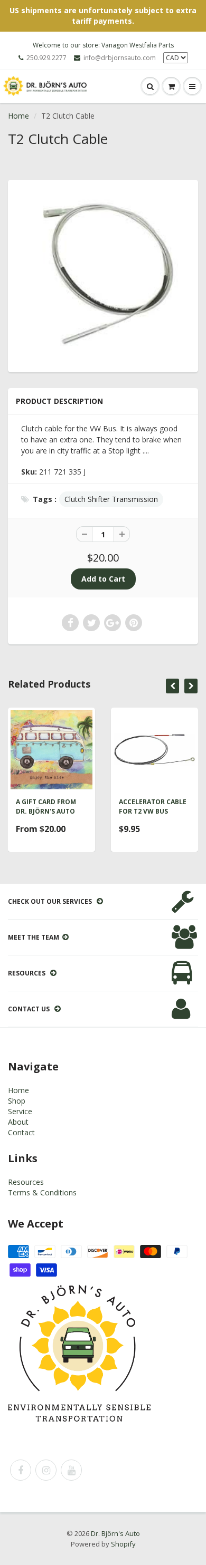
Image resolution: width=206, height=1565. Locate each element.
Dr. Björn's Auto (115, 1533)
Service (20, 1111)
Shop (16, 1101)
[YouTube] (71, 1470)
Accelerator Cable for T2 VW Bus (152, 806)
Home (18, 116)
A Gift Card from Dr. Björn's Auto (46, 806)
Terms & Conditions (42, 1192)
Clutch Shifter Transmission (111, 499)
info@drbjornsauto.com (119, 57)
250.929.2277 (46, 57)
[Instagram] (46, 1470)
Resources (26, 1182)
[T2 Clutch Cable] (103, 274)
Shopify (123, 1544)
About (18, 1122)
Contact (21, 1132)
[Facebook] (20, 1470)
